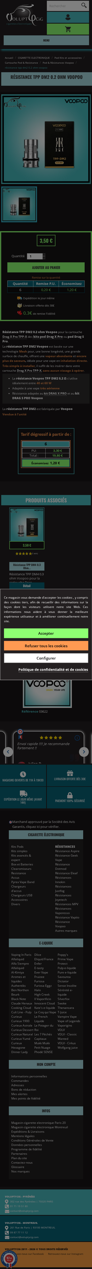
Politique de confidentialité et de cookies (53, 669)
